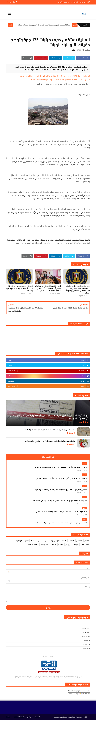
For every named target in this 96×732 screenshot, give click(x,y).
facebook (86, 644)
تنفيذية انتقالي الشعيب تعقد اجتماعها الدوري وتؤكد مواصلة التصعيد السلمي (59, 79)
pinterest (86, 648)
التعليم (79, 540)
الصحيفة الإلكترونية (58, 540)
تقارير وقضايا (36, 540)
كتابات (53, 544)
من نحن (29, 717)
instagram (85, 627)
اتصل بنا (8, 717)
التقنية (71, 540)
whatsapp (85, 636)
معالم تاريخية (33, 544)
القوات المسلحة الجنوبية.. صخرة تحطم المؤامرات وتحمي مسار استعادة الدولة (56, 24)
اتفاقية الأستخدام (19, 717)
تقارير (46, 540)
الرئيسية (37, 717)
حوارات (75, 544)
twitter (86, 640)
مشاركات (44, 544)
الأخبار (22, 24)
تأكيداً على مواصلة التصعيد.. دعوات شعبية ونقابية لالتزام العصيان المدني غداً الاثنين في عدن (54, 76)
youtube (86, 623)
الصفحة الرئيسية (63, 2)
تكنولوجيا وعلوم (22, 540)
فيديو (60, 544)
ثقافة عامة (84, 544)
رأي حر (68, 544)
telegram (86, 632)
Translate (86, 693)
